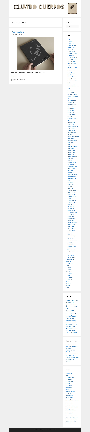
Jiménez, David (71, 122)
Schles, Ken (70, 198)
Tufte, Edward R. (71, 228)
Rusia (76, 330)
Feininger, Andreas (72, 94)
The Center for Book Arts (72, 417)
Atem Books (69, 385)
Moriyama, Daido (71, 162)
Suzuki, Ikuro (70, 216)
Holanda (67, 324)
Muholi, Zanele (71, 168)
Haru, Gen (69, 116)
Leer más (13, 76)
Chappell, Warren (71, 78)
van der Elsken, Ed (71, 236)
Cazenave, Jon (71, 70)
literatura (68, 326)
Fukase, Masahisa (71, 104)
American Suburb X (70, 381)
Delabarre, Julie (71, 84)
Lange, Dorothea (71, 132)
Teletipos (69, 279)
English (69, 267)
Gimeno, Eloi (70, 110)
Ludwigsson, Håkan (72, 140)
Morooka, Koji (70, 164)
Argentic (68, 383)
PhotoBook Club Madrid (71, 407)
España (73, 316)
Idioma (67, 265)
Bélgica (74, 302)
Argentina (67, 302)
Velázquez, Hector (71, 240)
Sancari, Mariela (71, 194)
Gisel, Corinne (70, 112)
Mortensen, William (72, 166)
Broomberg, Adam (71, 59)
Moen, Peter (70, 158)
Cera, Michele (70, 74)
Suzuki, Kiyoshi (71, 218)
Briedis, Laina (70, 55)
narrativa (69, 329)
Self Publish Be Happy (71, 415)
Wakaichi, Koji (70, 244)
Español (14, 79)
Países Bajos (74, 328)
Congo (72, 304)
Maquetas (68, 283)
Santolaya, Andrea (71, 196)
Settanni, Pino (23, 79)
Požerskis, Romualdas (72, 190)
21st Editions (69, 373)
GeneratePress (53, 430)
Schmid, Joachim (71, 200)
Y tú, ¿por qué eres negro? (72, 357)
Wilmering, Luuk (71, 249)
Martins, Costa (71, 150)
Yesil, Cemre (70, 255)
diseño (67, 308)
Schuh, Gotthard (71, 202)
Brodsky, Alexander (72, 57)
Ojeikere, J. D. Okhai (72, 174)
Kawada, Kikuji (71, 124)
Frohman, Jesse (71, 102)
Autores (68, 39)
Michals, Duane (71, 152)
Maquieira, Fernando (72, 146)
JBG (68, 120)
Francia (74, 322)
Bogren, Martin (71, 51)
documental (71, 310)
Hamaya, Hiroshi (71, 114)
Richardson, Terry (71, 192)
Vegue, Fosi (70, 238)
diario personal (71, 306)
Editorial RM (69, 387)
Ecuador (67, 313)
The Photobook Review (71, 419)
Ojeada (69, 275)
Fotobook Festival (70, 391)
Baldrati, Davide (71, 47)
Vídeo (67, 287)
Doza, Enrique (70, 92)
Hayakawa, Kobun (71, 118)
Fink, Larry (69, 98)
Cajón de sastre (70, 259)
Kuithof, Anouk (71, 130)
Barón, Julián (70, 49)
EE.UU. (68, 316)
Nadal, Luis (70, 170)
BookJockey (71, 302)
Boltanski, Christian (72, 53)
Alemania (71, 300)
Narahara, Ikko (70, 172)
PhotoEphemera (70, 409)
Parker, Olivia (70, 184)
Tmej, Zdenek (70, 226)
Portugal (67, 330)
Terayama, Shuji (71, 224)
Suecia (67, 332)
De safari (69, 273)
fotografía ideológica (71, 320)
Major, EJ (69, 144)
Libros (18, 79)
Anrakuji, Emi (70, 43)
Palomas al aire (17, 32)
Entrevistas (68, 261)
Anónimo (69, 41)
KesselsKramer (69, 395)
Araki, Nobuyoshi (71, 45)
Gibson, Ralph (70, 108)
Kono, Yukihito (70, 128)
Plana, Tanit (70, 188)
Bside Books (70, 263)
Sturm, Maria (70, 214)
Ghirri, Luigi (70, 106)
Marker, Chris (70, 148)
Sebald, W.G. (70, 204)
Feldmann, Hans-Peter (72, 96)
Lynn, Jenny (70, 142)
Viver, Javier (70, 242)
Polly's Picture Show (71, 411)
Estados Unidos (70, 318)
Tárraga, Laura (71, 220)
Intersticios (68, 271)
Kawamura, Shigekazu (72, 126)
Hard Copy (68, 393)
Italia (14, 80)
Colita (68, 82)
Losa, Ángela (70, 138)
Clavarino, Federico (72, 80)
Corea (74, 304)
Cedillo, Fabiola (71, 72)
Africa (67, 300)
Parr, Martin (70, 186)
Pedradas (69, 277)
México (74, 326)
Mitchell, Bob (70, 154)
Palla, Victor (70, 182)
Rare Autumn (69, 413)
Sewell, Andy (70, 208)
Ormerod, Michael (71, 176)
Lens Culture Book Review (72, 401)
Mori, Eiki (69, 160)
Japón (74, 324)
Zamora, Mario (71, 257)
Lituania (71, 326)
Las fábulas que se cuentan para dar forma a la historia (72, 346)
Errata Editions (69, 389)
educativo (72, 313)
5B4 (67, 375)
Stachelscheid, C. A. (72, 212)
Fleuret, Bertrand (71, 100)
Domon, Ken (70, 90)
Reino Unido (72, 330)
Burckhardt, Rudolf (72, 61)
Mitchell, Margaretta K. (73, 156)
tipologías (74, 332)
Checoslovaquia (68, 304)
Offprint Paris (69, 403)
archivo (76, 300)
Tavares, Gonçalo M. (72, 222)
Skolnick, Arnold (71, 210)
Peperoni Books (69, 405)
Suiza (70, 332)
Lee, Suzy (69, 134)
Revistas (68, 285)
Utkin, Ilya (69, 234)
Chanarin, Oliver (71, 76)
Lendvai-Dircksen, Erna (73, 136)
